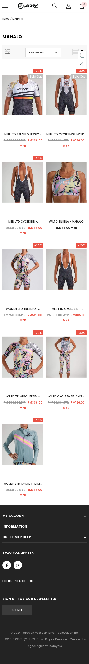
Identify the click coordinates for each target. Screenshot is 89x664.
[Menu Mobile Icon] (5, 6)
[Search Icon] (54, 6)
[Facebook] (6, 565)
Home (5, 19)
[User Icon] (68, 6)
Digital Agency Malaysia (44, 646)
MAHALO (17, 19)
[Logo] (28, 5)
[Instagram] (18, 565)
